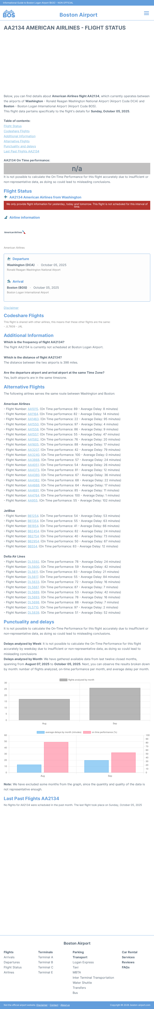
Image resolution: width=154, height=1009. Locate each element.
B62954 (33, 541)
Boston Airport (78, 14)
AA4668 (33, 485)
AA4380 (33, 475)
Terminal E (45, 972)
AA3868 (33, 460)
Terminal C (45, 967)
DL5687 (33, 587)
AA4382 (33, 480)
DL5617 (33, 577)
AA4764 (33, 495)
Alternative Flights (16, 141)
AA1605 (33, 444)
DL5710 (33, 607)
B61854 (33, 526)
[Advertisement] (77, 63)
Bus (75, 993)
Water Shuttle (82, 982)
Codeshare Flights (16, 131)
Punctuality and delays (20, 146)
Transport (80, 957)
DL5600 (33, 567)
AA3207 (33, 450)
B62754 (33, 536)
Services (128, 957)
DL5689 (33, 592)
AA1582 (33, 439)
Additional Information (19, 136)
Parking (78, 952)
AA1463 (33, 419)
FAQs (126, 967)
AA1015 (33, 409)
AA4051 (33, 465)
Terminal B (45, 962)
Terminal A (45, 957)
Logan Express (83, 962)
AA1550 (33, 424)
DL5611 (33, 572)
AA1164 (33, 414)
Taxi (76, 967)
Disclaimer (42, 1005)
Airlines (9, 972)
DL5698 (33, 602)
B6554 (32, 546)
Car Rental (129, 952)
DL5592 (33, 561)
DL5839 (33, 612)
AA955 (33, 500)
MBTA (77, 972)
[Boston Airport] (9, 13)
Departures (12, 962)
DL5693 (33, 597)
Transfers (79, 988)
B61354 (33, 521)
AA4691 (33, 490)
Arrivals (9, 957)
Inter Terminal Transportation (93, 977)
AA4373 (33, 470)
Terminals (45, 952)
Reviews (128, 962)
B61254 (33, 516)
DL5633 (33, 582)
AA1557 (33, 434)
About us (65, 1005)
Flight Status (13, 126)
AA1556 (33, 429)
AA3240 (33, 455)
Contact (54, 1005)
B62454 (33, 531)
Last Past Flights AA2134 (21, 151)
